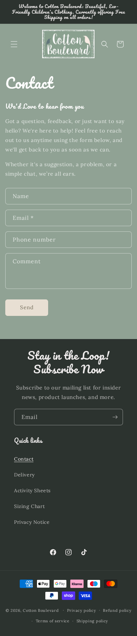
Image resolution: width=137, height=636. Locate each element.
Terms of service (53, 620)
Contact (23, 459)
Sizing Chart (29, 506)
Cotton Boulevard (41, 610)
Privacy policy (81, 610)
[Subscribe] (115, 417)
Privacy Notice (32, 522)
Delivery (24, 475)
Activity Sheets (32, 490)
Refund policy (117, 610)
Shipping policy (93, 620)
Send (27, 307)
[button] (14, 44)
